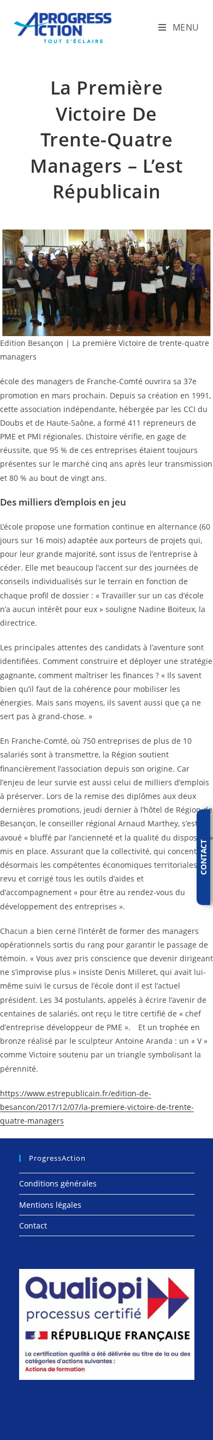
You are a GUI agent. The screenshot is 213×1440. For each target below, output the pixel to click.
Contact (33, 1225)
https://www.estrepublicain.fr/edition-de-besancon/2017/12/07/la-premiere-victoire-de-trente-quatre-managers (97, 1107)
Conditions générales (58, 1183)
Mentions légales (50, 1205)
